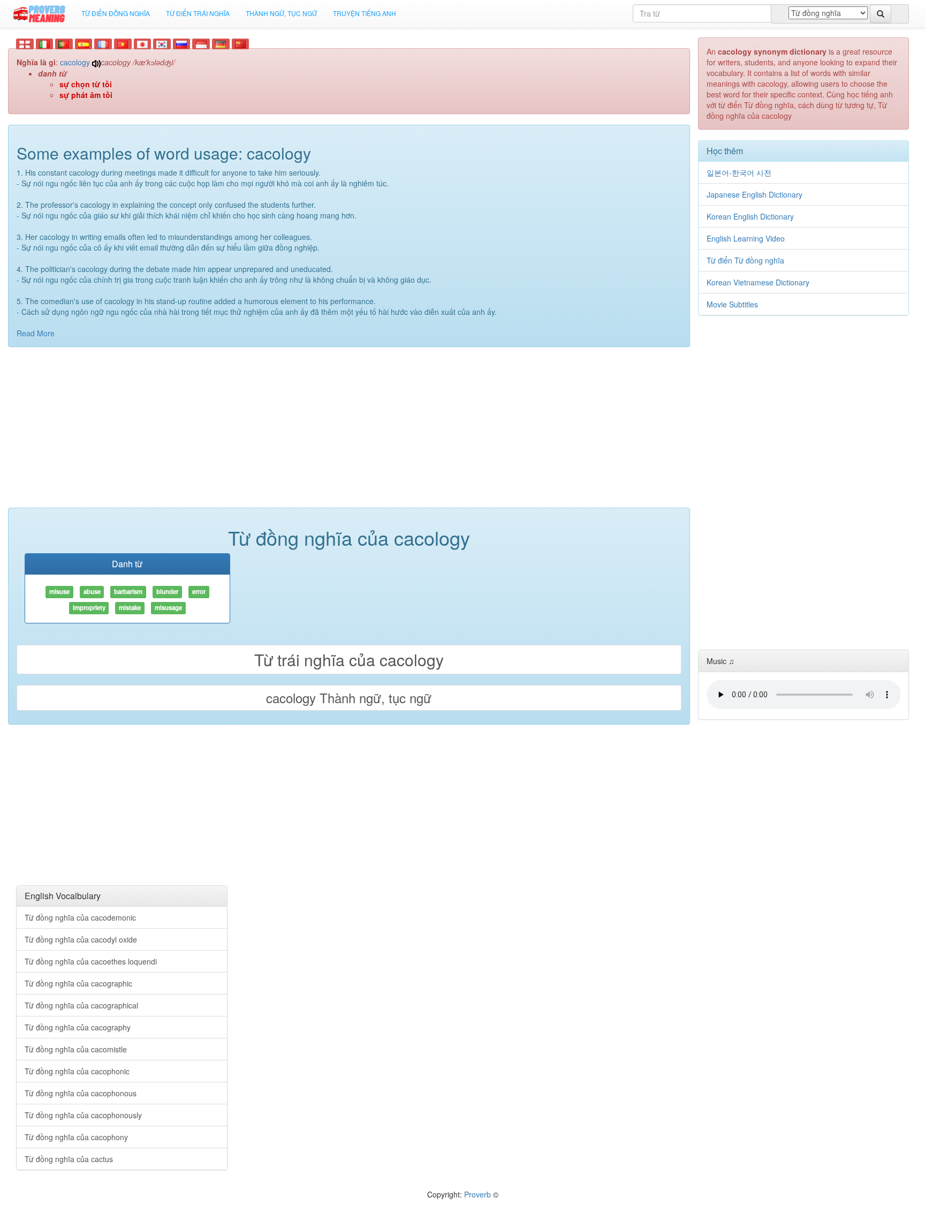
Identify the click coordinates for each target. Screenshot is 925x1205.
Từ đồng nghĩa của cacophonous (81, 1093)
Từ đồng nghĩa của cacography (78, 1027)
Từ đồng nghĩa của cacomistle (76, 1049)
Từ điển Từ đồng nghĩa (745, 260)
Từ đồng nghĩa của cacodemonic (80, 917)
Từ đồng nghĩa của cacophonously (83, 1115)
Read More (36, 333)
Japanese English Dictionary (754, 194)
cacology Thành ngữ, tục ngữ (348, 697)
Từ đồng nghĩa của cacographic (78, 983)
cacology (75, 62)
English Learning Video (746, 238)
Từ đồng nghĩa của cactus (69, 1159)
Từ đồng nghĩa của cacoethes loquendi (91, 961)
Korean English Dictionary (750, 216)
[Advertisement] (349, 433)
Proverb (477, 1194)
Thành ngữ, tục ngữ (281, 13)
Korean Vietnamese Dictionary (758, 282)
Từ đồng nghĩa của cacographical (81, 1005)
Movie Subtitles (732, 304)
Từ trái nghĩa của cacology (349, 659)
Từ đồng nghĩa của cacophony (76, 1137)
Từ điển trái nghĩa (198, 13)
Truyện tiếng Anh (364, 13)
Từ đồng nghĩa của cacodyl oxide (81, 939)
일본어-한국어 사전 (739, 172)
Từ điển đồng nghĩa (115, 13)
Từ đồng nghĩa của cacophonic (77, 1071)
